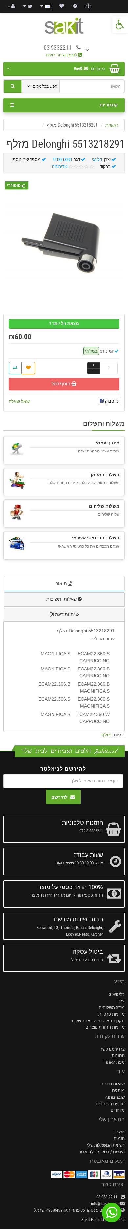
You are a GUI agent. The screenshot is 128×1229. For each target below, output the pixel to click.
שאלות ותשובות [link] (61, 599)
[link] (120, 24)
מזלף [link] (106, 734)
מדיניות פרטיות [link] (111, 1014)
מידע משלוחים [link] (112, 1007)
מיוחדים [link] (118, 1110)
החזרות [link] (118, 1055)
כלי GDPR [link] (117, 994)
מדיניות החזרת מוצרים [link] (105, 1027)
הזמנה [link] (119, 1138)
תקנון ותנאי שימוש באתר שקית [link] (98, 1020)
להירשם (59, 797)
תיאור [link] (61, 583)
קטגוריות (108, 104)
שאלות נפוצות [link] (112, 1083)
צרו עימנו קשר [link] (112, 1049)
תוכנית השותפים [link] (110, 1103)
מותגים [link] (118, 1090)
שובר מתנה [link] (115, 1097)
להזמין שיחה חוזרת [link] (62, 55)
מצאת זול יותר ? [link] (64, 323)
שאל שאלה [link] (19, 401)
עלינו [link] (120, 1000)
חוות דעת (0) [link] (61, 614)
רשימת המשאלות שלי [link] (106, 1145)
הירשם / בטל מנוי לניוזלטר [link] (102, 1151)
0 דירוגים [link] (59, 166)
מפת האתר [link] (115, 1062)
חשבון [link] (119, 1132)
